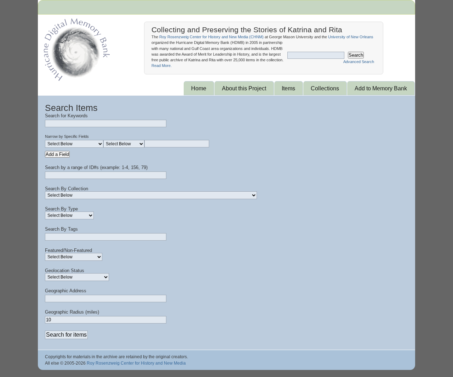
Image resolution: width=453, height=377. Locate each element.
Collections (325, 88)
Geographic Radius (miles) (72, 312)
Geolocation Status (64, 270)
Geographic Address (65, 290)
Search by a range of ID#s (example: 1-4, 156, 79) (96, 167)
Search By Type (61, 209)
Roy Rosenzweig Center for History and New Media (136, 363)
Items (288, 88)
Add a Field (57, 154)
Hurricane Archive (75, 48)
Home (198, 88)
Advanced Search (358, 62)
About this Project (244, 88)
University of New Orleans (350, 37)
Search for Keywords (66, 115)
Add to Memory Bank (381, 88)
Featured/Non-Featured (68, 250)
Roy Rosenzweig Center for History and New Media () (211, 37)
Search (356, 55)
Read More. (161, 65)
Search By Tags (61, 229)
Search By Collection (66, 188)
